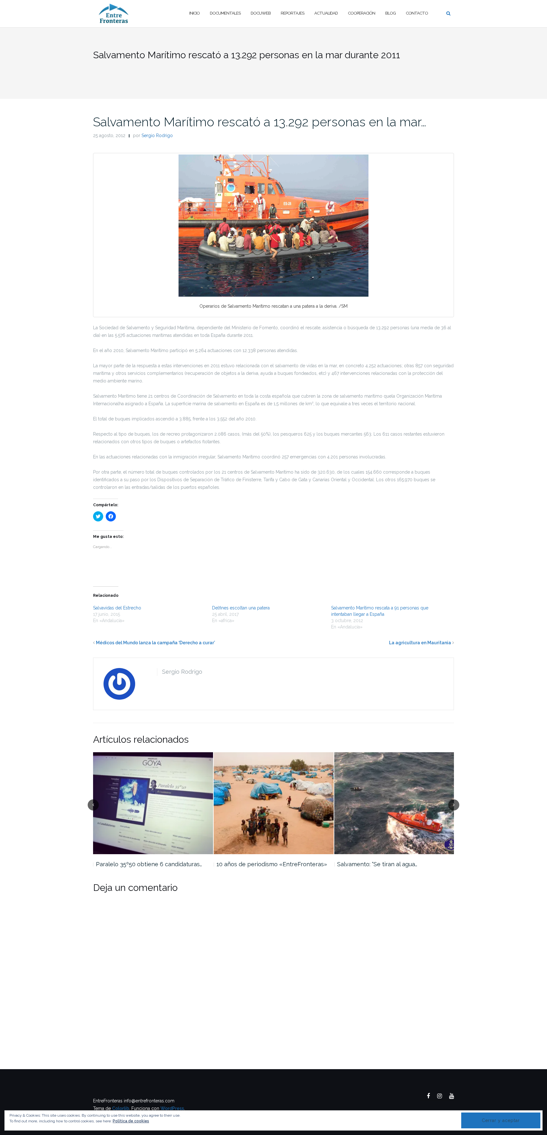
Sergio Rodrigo (157, 135)
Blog (390, 13)
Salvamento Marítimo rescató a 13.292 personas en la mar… (259, 121)
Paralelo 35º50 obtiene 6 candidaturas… (149, 864)
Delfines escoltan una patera (241, 607)
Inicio (194, 13)
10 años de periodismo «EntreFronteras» (272, 864)
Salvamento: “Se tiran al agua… (377, 864)
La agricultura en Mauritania (420, 642)
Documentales (225, 13)
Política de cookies (131, 1121)
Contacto (417, 13)
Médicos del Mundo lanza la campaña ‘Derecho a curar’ (155, 642)
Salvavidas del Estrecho (117, 607)
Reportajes (292, 13)
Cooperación (361, 13)
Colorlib (120, 1108)
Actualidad (326, 13)
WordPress (172, 1108)
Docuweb (261, 13)
